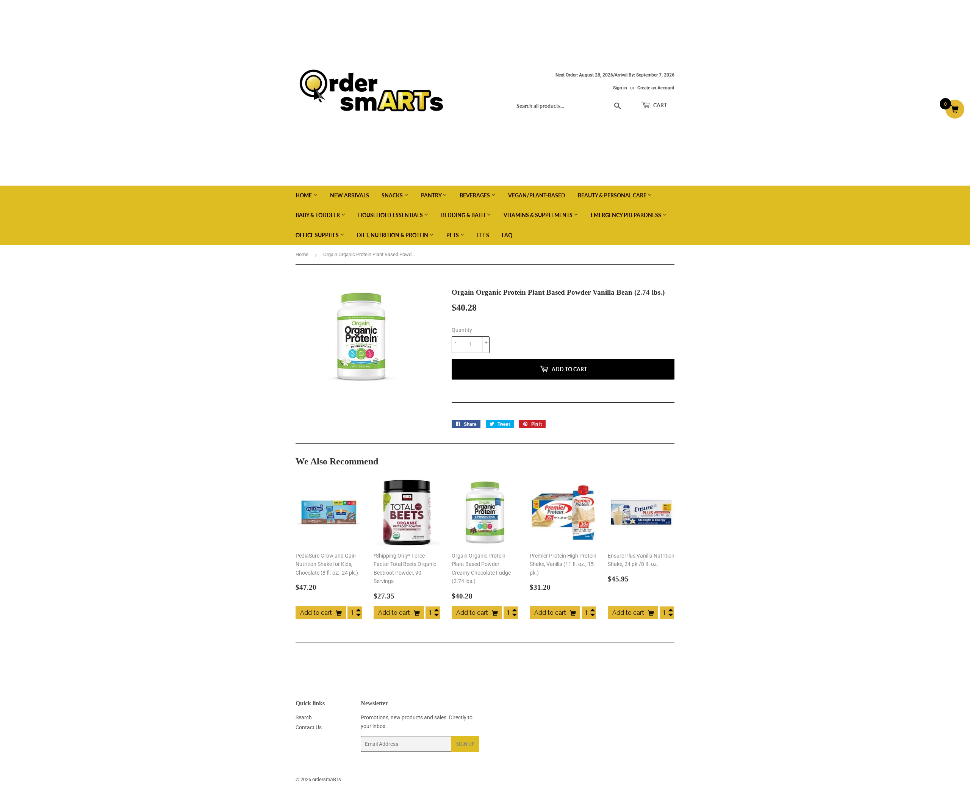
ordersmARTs (326, 779)
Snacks (393, 195)
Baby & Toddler (318, 215)
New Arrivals (349, 195)
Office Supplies (318, 235)
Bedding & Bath (464, 215)
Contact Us (309, 727)
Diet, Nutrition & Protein (393, 235)
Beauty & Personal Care (613, 195)
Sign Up (465, 744)
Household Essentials (391, 215)
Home (304, 195)
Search (304, 717)
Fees (483, 235)
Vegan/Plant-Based (536, 195)
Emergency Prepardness (626, 215)
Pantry (432, 195)
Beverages (475, 195)
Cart (659, 105)
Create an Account (655, 88)
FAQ (507, 235)
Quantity (462, 330)
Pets (453, 235)
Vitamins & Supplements (539, 215)
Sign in (620, 88)
